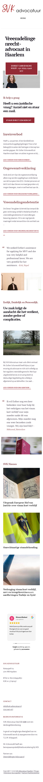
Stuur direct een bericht (18, 120)
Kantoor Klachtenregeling (30, 773)
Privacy (36, 771)
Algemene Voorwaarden (12, 773)
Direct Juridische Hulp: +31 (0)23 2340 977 (21, 68)
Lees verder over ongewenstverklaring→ (21, 194)
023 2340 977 (8, 709)
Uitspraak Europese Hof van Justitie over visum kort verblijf (20, 504)
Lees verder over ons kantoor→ (17, 387)
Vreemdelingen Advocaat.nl (13, 757)
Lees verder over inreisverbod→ (17, 160)
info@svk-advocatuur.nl (12, 706)
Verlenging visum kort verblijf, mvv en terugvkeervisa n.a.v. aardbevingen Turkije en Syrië (19, 592)
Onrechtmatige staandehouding (20, 547)
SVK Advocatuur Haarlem (24, 771)
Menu (23, 18)
